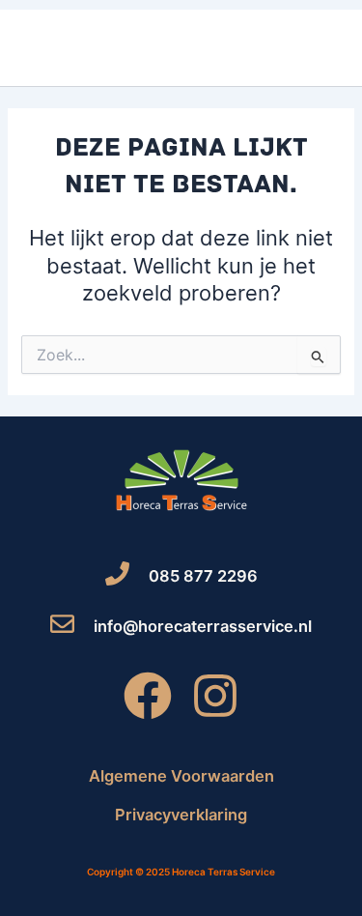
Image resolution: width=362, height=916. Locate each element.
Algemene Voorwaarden (181, 776)
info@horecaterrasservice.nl (203, 626)
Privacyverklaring (181, 814)
